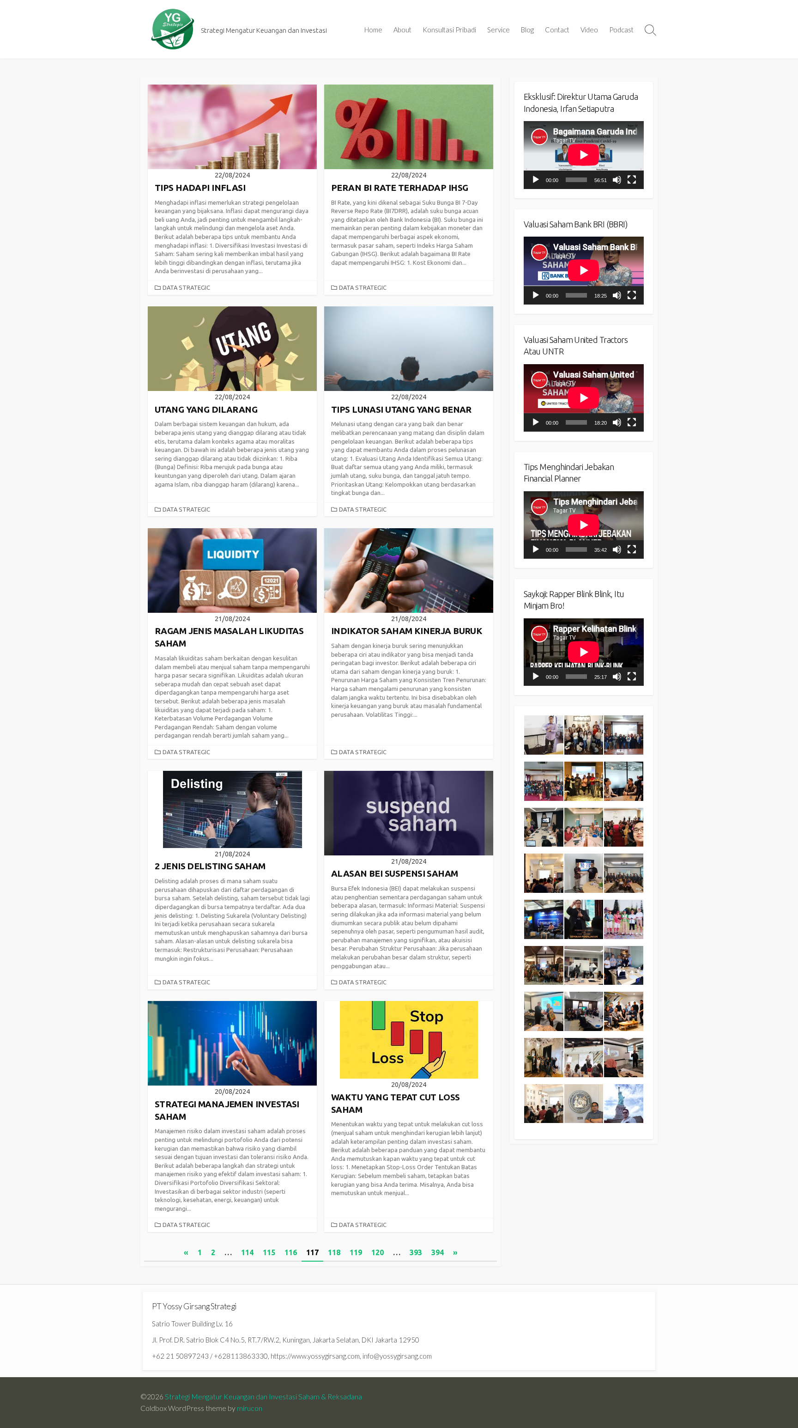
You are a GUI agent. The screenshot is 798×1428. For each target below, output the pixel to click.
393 (416, 1252)
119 (356, 1252)
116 (290, 1252)
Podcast (621, 29)
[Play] (535, 179)
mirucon (249, 1408)
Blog (527, 29)
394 (437, 1252)
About (402, 29)
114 (247, 1252)
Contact (557, 29)
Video (589, 29)
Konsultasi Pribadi (449, 29)
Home (373, 29)
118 (334, 1252)
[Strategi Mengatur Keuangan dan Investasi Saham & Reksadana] (173, 29)
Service (498, 29)
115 (269, 1252)
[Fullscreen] (631, 179)
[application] (584, 155)
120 (377, 1252)
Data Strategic (186, 287)
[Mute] (617, 179)
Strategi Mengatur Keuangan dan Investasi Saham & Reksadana (263, 1396)
